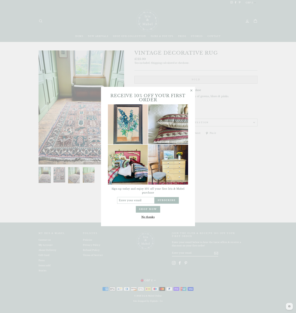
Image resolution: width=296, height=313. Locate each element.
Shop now (148, 209)
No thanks (148, 216)
